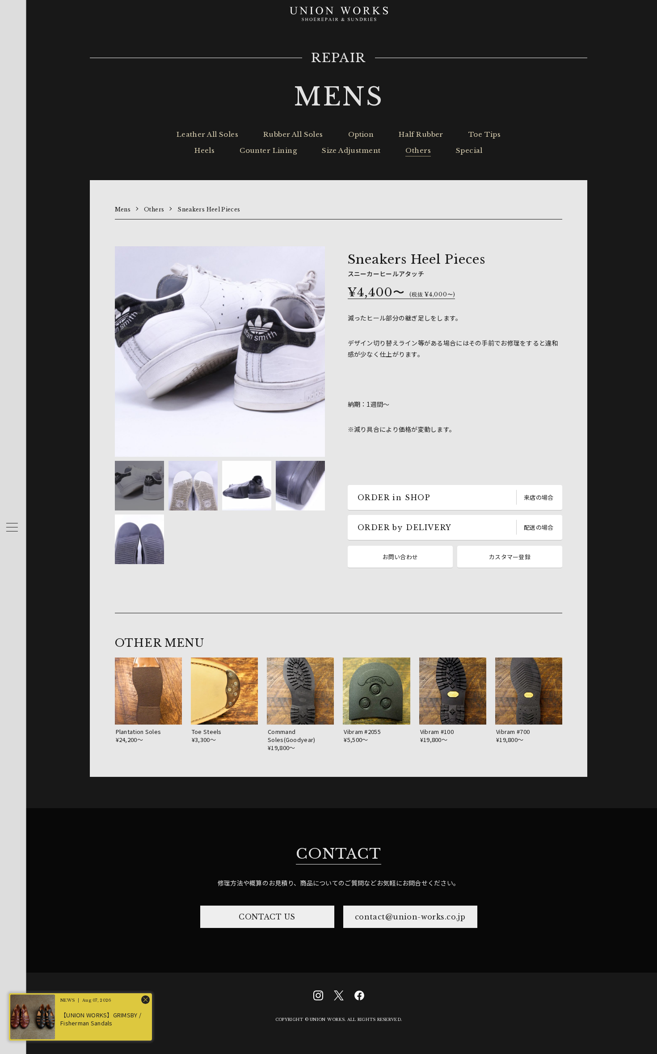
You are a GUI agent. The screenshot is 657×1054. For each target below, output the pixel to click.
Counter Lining (268, 150)
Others (418, 150)
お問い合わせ (400, 556)
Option (361, 134)
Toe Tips (484, 134)
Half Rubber (421, 134)
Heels (204, 150)
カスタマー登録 (510, 556)
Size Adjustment (351, 150)
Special (469, 150)
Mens (123, 209)
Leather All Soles (207, 134)
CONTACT (338, 854)
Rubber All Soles (293, 134)
